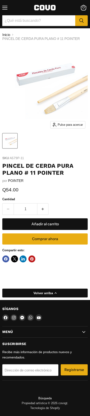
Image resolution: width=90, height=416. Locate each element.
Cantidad (8, 199)
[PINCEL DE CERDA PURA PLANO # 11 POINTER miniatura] (10, 140)
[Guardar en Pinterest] (31, 258)
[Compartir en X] (14, 258)
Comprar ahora (45, 239)
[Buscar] (81, 20)
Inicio (6, 35)
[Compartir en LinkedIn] (23, 258)
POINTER (16, 181)
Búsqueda (45, 398)
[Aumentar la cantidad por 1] (43, 209)
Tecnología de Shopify (45, 408)
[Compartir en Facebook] (5, 258)
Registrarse (74, 370)
